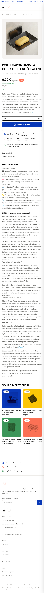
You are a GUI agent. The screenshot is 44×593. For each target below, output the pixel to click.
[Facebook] (9, 510)
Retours (5, 548)
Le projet (5, 565)
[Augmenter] (39, 118)
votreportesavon (8, 373)
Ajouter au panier (23, 124)
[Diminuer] (5, 118)
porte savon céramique (10, 531)
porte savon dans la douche (24, 15)
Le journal (5, 555)
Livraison (5, 544)
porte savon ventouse (9, 527)
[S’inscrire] (39, 502)
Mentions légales (8, 572)
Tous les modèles (8, 520)
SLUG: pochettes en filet (11, 367)
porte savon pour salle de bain (12, 524)
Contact (5, 551)
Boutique (11, 15)
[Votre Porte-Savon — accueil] (8, 7)
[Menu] (3, 7)
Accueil (4, 15)
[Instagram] (4, 510)
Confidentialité (7, 575)
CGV (3, 568)
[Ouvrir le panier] (40, 7)
